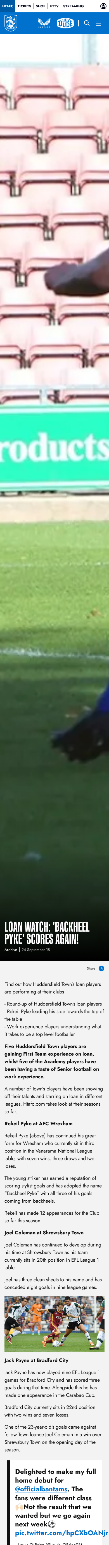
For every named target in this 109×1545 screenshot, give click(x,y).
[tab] (7, 6)
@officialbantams (41, 1489)
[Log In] (103, 6)
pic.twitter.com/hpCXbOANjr (61, 1533)
